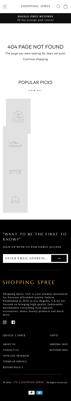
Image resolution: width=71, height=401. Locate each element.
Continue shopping (35, 59)
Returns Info (59, 350)
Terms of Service (15, 361)
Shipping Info (59, 344)
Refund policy (13, 367)
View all (35, 90)
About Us (9, 344)
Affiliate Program (16, 355)
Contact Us (11, 350)
